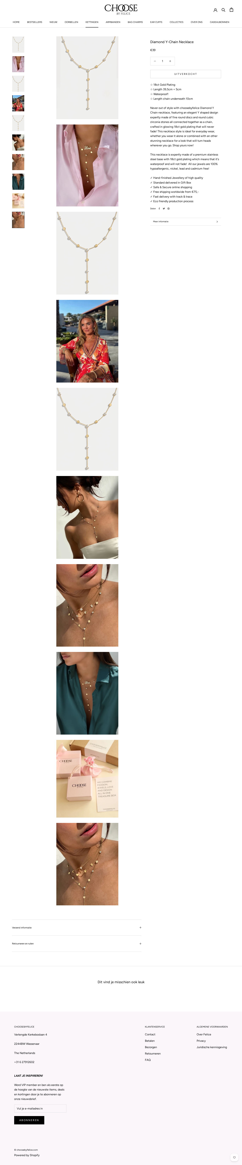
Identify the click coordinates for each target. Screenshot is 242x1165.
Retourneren (153, 1053)
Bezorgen (151, 1047)
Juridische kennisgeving (212, 1047)
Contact (150, 1034)
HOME (16, 22)
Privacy (201, 1040)
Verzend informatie (22, 927)
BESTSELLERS (34, 22)
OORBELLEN (71, 22)
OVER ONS (196, 22)
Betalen (150, 1040)
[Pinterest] (168, 208)
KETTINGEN (92, 22)
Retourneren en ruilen (23, 943)
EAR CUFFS (156, 22)
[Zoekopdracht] (223, 10)
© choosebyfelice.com (26, 1150)
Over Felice (204, 1034)
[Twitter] (164, 208)
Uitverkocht (185, 74)
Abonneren (29, 1120)
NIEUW (53, 22)
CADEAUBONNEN (219, 22)
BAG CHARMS (135, 22)
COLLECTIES (176, 22)
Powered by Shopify (27, 1155)
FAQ (148, 1060)
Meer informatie (160, 221)
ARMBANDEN (113, 22)
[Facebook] (159, 208)
